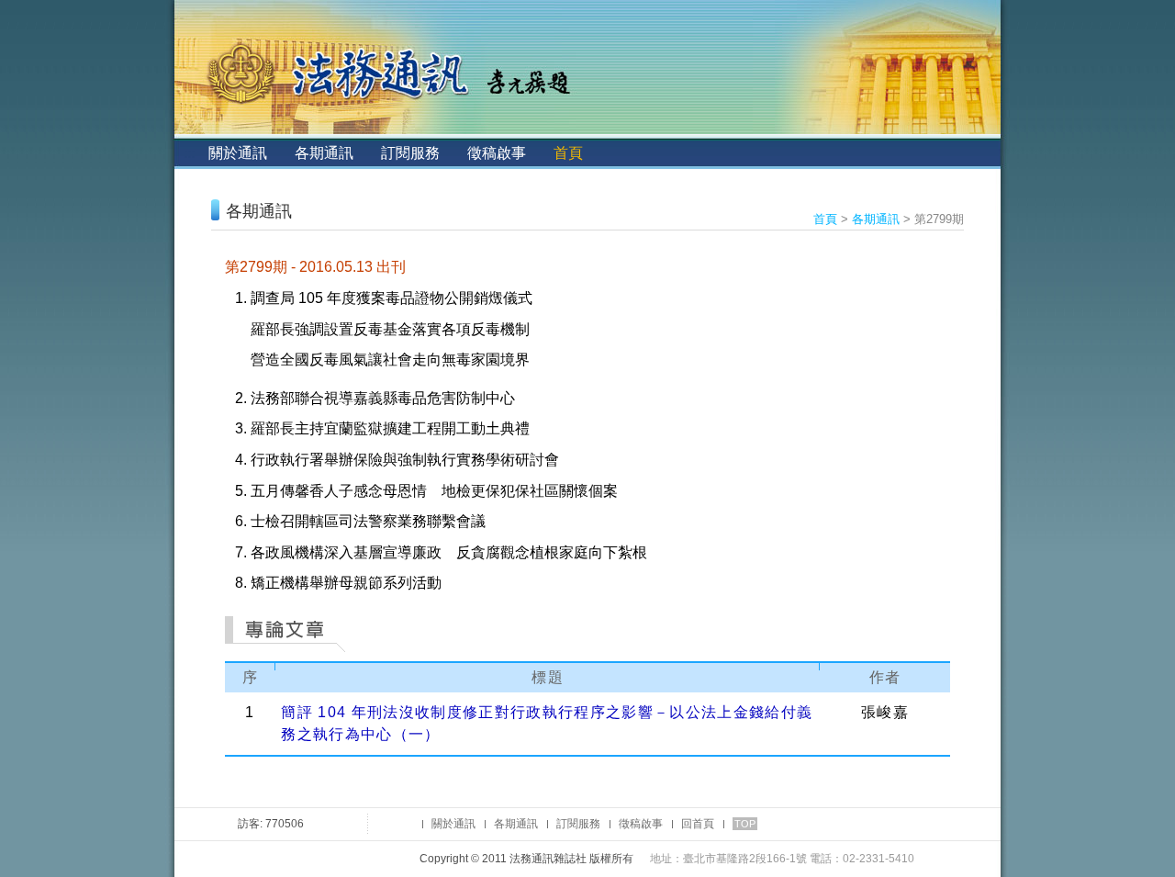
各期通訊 (324, 153)
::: (189, 153)
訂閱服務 (410, 153)
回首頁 (697, 823)
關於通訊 (237, 153)
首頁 (568, 153)
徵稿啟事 (496, 153)
